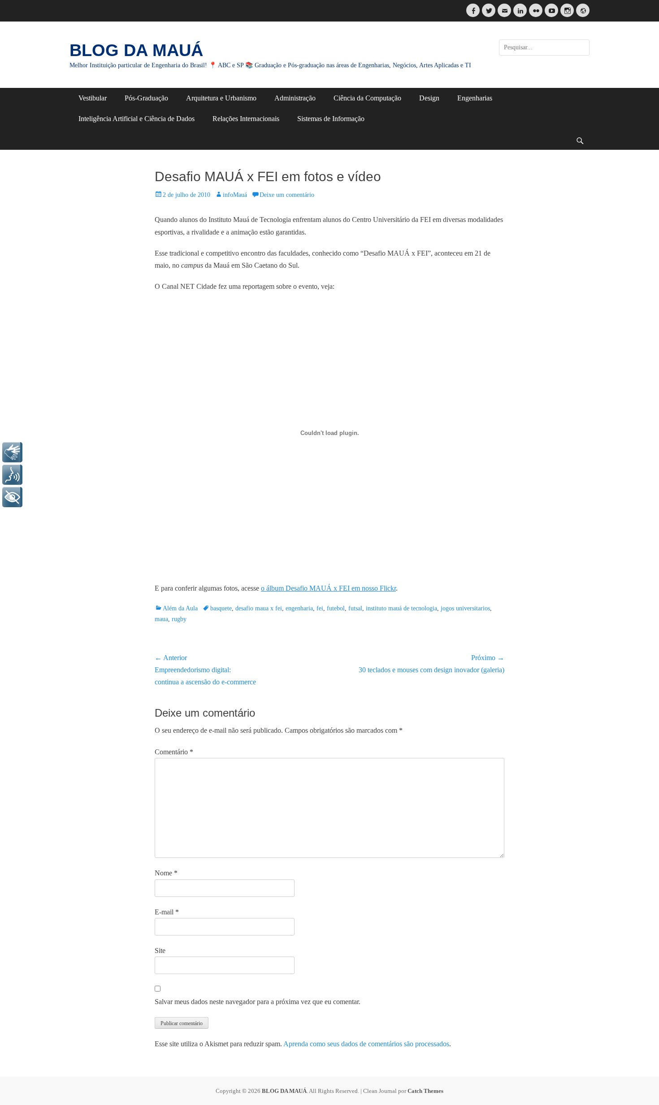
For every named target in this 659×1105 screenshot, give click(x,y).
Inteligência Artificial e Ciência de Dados (136, 118)
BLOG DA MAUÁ (136, 50)
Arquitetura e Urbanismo (221, 98)
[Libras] (12, 452)
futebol (336, 608)
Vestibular (92, 98)
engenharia (299, 608)
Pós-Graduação (146, 98)
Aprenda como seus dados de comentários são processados (366, 1044)
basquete (221, 608)
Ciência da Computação (367, 98)
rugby (179, 619)
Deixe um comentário (287, 194)
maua (161, 619)
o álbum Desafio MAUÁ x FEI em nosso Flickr (328, 588)
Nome (166, 873)
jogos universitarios (465, 608)
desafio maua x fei (258, 608)
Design (429, 98)
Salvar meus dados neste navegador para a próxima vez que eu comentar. (257, 1001)
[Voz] (12, 475)
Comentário (174, 752)
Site (160, 950)
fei (319, 608)
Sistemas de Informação (330, 118)
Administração (295, 98)
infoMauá (235, 194)
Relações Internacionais (245, 118)
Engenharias (474, 98)
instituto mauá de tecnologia (401, 608)
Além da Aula (180, 608)
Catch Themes (425, 1091)
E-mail (167, 912)
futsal (355, 608)
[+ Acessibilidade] (12, 497)
